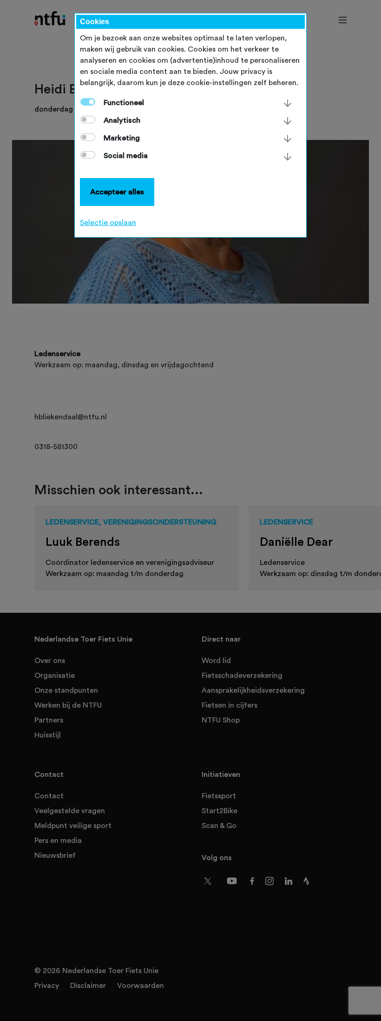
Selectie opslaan (108, 222)
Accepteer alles (117, 192)
